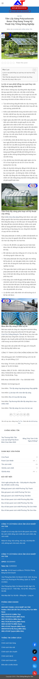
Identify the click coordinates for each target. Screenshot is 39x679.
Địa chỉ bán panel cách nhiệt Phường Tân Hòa (17, 503)
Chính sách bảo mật (8, 647)
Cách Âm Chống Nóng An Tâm (11, 334)
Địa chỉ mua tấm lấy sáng (17, 397)
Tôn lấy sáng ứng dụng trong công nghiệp (23, 388)
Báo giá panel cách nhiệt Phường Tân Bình (16, 496)
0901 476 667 (6, 626)
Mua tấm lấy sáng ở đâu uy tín (11, 79)
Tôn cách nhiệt (6, 464)
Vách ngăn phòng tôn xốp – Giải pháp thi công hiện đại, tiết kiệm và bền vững (18, 484)
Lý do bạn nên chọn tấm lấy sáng (20, 392)
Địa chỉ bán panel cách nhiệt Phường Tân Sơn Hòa (18, 510)
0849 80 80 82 (6, 629)
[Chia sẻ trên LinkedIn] (28, 414)
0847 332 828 (6, 619)
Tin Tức (19, 16)
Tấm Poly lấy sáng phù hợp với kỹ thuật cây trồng (17, 77)
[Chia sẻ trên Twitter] (17, 414)
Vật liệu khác (5, 471)
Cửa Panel (5, 457)
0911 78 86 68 (6, 617)
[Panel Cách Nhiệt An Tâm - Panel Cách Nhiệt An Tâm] (19, 3)
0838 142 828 (6, 624)
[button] (2, 3)
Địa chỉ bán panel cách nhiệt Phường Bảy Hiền (17, 499)
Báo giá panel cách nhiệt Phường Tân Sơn (15, 492)
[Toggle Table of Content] (33, 69)
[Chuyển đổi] (36, 461)
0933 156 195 (12, 609)
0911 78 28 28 (6, 621)
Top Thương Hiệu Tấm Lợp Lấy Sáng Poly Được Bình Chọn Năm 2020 (10, 440)
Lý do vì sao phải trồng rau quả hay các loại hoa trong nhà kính (18, 74)
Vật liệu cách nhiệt (7, 468)
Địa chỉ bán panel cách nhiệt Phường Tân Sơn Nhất (19, 506)
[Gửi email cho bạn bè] (21, 414)
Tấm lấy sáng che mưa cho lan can (21, 408)
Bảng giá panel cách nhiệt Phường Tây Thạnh (17, 488)
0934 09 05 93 (6, 614)
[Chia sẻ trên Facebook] (14, 414)
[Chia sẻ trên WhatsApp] (10, 414)
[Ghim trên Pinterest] (24, 414)
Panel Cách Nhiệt (7, 460)
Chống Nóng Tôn (26, 29)
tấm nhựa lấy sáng (12, 217)
